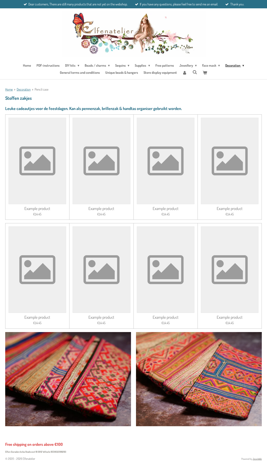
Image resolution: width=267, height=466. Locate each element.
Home (9, 89)
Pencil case (41, 89)
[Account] (185, 72)
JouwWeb (257, 458)
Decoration (24, 89)
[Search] (195, 72)
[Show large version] (68, 379)
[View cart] (205, 72)
